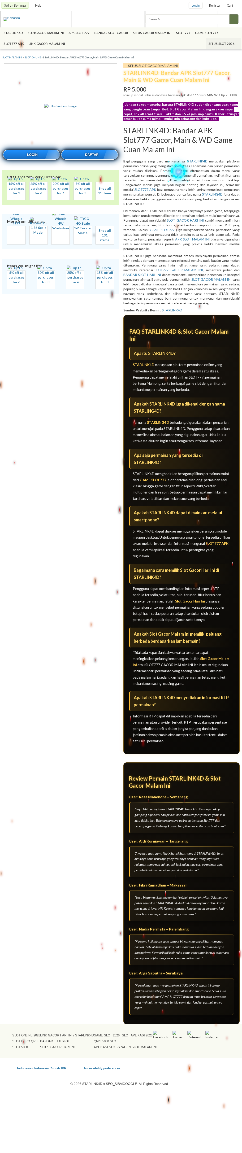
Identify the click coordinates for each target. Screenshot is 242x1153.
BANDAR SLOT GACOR (111, 33)
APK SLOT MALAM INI (192, 239)
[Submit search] (233, 19)
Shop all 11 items (105, 190)
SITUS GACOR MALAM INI (152, 33)
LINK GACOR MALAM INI (47, 44)
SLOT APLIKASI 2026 (137, 1035)
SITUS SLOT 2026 (221, 44)
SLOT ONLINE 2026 (26, 1035)
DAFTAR (92, 155)
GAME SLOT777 (206, 33)
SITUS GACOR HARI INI (57, 1047)
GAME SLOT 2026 (107, 1035)
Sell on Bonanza (15, 5)
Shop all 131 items (105, 235)
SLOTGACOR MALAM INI (46, 33)
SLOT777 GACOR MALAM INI (179, 270)
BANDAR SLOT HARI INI (142, 275)
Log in (196, 5)
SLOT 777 (183, 33)
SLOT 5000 (20, 1047)
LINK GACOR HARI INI (56, 1035)
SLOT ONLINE (33, 57)
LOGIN (32, 155)
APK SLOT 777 (79, 33)
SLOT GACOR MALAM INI (211, 279)
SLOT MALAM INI (12, 57)
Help (38, 5)
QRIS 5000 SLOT (106, 1041)
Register (214, 5)
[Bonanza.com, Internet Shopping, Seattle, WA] (199, 1067)
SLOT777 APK (14, 44)
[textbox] (187, 19)
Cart (230, 5)
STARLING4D (212, 194)
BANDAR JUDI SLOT (55, 1041)
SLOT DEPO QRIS (25, 1041)
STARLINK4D (13, 33)
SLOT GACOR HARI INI (185, 220)
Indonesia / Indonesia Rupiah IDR (41, 1068)
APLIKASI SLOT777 (108, 1047)
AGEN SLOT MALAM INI (139, 1047)
